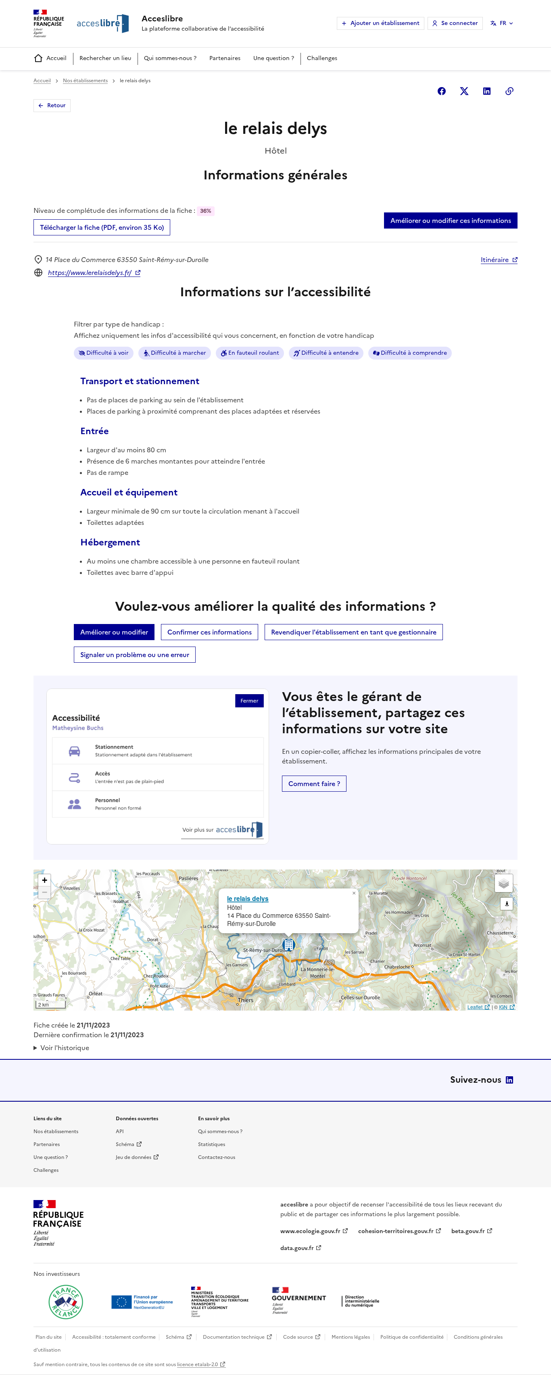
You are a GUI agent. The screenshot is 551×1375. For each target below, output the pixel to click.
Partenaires (224, 58)
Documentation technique (234, 1337)
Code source (298, 1337)
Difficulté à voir (107, 353)
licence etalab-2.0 (197, 1364)
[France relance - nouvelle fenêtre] (65, 1302)
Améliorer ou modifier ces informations (450, 220)
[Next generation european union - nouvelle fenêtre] (143, 1302)
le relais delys (248, 898)
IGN (503, 1006)
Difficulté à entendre (330, 353)
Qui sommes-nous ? (170, 58)
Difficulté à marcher (178, 353)
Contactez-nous (216, 1157)
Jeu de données (133, 1157)
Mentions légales (351, 1337)
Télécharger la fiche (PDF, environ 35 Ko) (102, 227)
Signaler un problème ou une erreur (134, 654)
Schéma (125, 1144)
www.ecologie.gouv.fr (310, 1231)
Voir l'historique (64, 1048)
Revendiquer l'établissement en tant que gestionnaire (353, 632)
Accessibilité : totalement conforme (114, 1337)
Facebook (442, 91)
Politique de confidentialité (412, 1337)
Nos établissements (85, 80)
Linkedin (487, 91)
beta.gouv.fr (468, 1231)
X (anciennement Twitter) (464, 91)
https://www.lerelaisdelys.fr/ (89, 272)
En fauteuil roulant (253, 353)
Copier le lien (509, 91)
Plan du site (48, 1337)
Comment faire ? (314, 783)
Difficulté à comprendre (414, 353)
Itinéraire (495, 259)
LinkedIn (509, 1080)
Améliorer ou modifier (114, 632)
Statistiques (211, 1144)
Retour (56, 105)
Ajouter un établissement (385, 23)
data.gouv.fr (297, 1248)
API (120, 1131)
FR (503, 23)
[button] (354, 893)
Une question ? (273, 58)
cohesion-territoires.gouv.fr (396, 1231)
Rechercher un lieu (105, 58)
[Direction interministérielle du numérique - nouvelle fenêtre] (327, 1301)
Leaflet (475, 1006)
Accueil (56, 58)
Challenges (322, 58)
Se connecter (459, 23)
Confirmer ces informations (209, 632)
